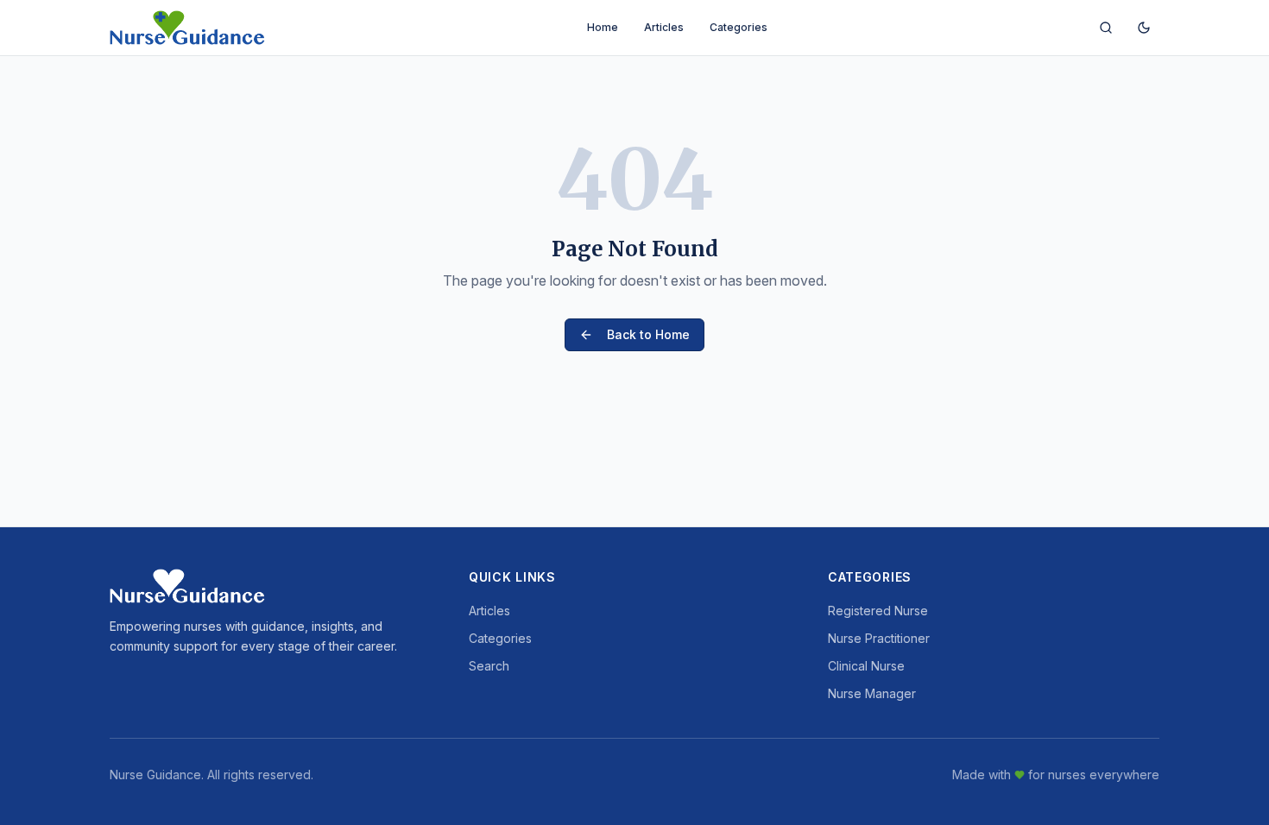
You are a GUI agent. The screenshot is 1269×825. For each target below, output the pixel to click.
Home (602, 27)
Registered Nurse (878, 610)
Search (489, 665)
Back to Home (648, 334)
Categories (738, 27)
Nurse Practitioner (879, 638)
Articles (664, 27)
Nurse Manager (872, 693)
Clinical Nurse (866, 665)
